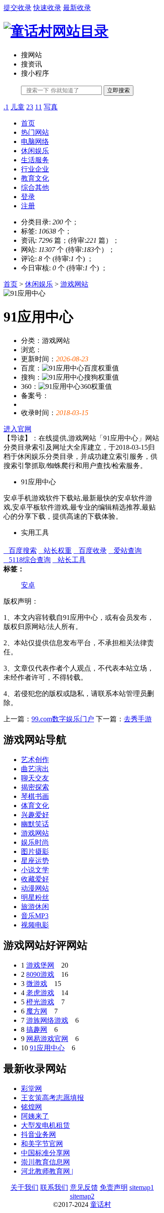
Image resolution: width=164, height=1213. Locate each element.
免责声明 (114, 1187)
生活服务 (35, 160)
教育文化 (35, 178)
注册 (28, 206)
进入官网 (17, 429)
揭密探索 (35, 787)
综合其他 (35, 187)
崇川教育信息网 (45, 1162)
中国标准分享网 (45, 1153)
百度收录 (90, 550)
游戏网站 (74, 284)
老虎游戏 (40, 992)
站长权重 (55, 550)
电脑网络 (35, 141)
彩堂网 (31, 1088)
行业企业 (35, 169)
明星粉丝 (35, 897)
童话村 (100, 1204)
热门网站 (35, 132)
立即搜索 (118, 90)
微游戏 (36, 983)
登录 (28, 196)
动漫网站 (35, 888)
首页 (28, 123)
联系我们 (54, 1187)
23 (29, 107)
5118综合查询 (27, 559)
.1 (6, 107)
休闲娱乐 (35, 150)
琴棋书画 (35, 796)
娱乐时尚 (35, 842)
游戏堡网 (40, 965)
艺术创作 (35, 759)
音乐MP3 (35, 915)
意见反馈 (84, 1187)
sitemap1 (141, 1187)
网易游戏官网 (47, 1038)
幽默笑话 (35, 824)
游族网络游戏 (47, 1020)
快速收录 (47, 7)
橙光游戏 (40, 1002)
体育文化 (35, 805)
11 (38, 107)
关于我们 (24, 1187)
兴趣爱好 (35, 814)
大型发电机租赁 (45, 1125)
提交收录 (17, 7)
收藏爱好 (35, 879)
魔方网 (36, 1011)
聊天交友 (35, 778)
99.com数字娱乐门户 (62, 719)
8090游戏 (40, 974)
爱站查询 (125, 550)
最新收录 (77, 7)
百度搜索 (20, 550)
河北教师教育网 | (47, 1171)
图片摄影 (35, 851)
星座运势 (35, 860)
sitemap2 (82, 1196)
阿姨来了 (35, 1116)
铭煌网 (31, 1107)
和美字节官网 (42, 1143)
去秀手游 (138, 719)
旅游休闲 (35, 906)
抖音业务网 (38, 1134)
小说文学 (35, 870)
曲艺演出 (35, 769)
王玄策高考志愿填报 (52, 1097)
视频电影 (35, 925)
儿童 (17, 107)
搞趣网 (36, 1029)
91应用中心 (47, 1048)
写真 (51, 107)
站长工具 (69, 559)
